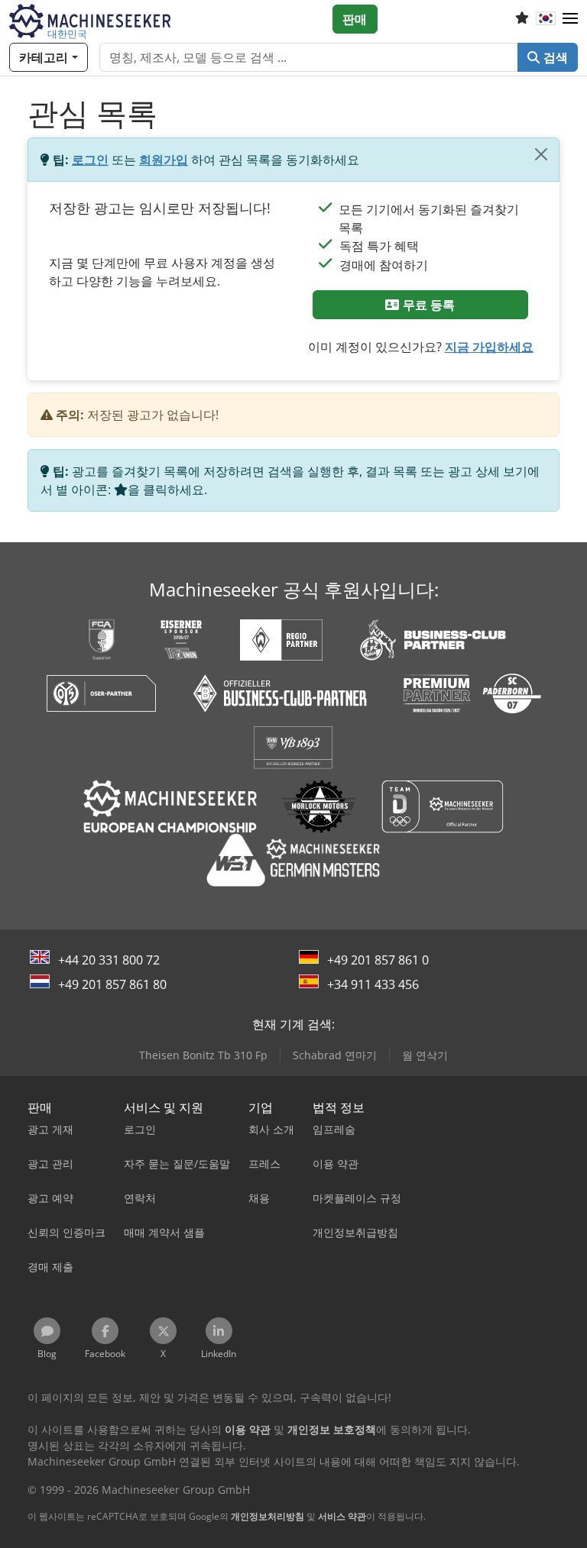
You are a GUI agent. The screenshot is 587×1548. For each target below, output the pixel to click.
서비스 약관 (342, 1516)
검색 (554, 57)
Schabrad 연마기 (335, 1055)
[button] (570, 19)
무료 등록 (428, 304)
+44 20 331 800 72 (109, 960)
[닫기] (541, 154)
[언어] (546, 19)
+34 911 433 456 (373, 984)
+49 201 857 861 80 (112, 984)
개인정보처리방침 (267, 1516)
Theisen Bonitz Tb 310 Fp (203, 1055)
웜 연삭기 (425, 1055)
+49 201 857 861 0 (378, 960)
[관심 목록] (522, 19)
